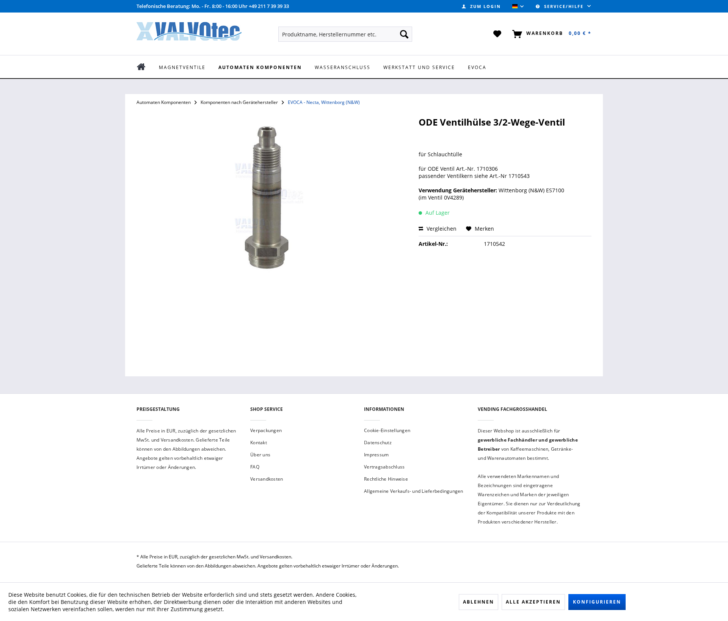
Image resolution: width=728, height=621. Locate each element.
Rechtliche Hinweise (386, 479)
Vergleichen (441, 228)
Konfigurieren (597, 602)
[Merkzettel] (498, 34)
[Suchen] (404, 34)
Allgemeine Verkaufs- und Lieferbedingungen (413, 491)
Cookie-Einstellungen (387, 430)
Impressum (376, 454)
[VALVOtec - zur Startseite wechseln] (189, 33)
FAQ (254, 467)
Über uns (260, 454)
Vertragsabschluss (384, 467)
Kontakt (258, 442)
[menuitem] (481, 6)
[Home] (146, 66)
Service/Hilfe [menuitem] (563, 6)
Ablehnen (478, 602)
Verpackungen (266, 430)
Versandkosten (266, 479)
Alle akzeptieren (533, 602)
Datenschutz (378, 442)
